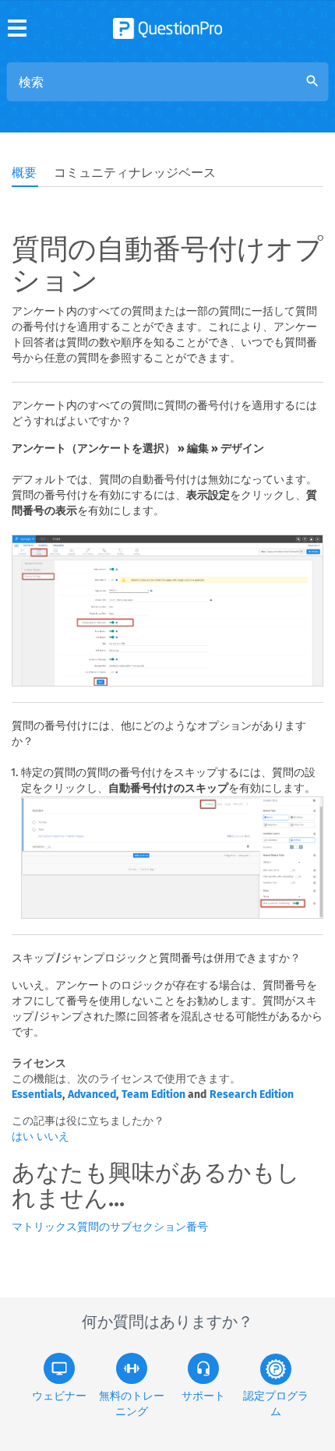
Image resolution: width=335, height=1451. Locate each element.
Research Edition (252, 1094)
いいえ (53, 1136)
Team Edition (153, 1094)
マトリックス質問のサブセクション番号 (110, 1227)
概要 (24, 172)
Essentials (37, 1094)
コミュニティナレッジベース (135, 172)
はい (24, 1136)
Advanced (92, 1094)
